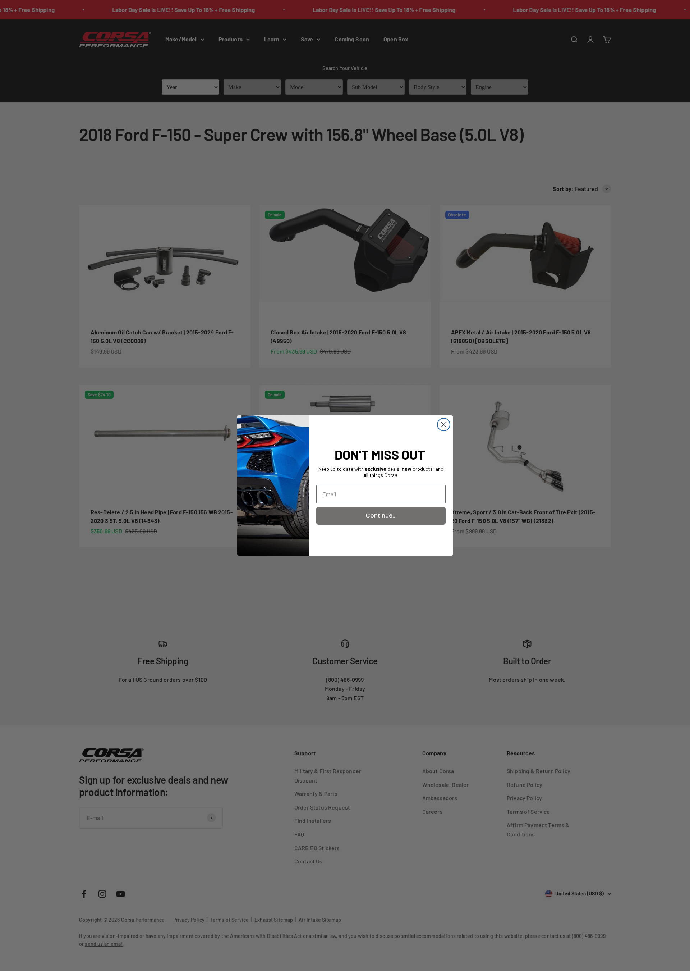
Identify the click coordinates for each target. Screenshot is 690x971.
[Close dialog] (443, 424)
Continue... (381, 515)
